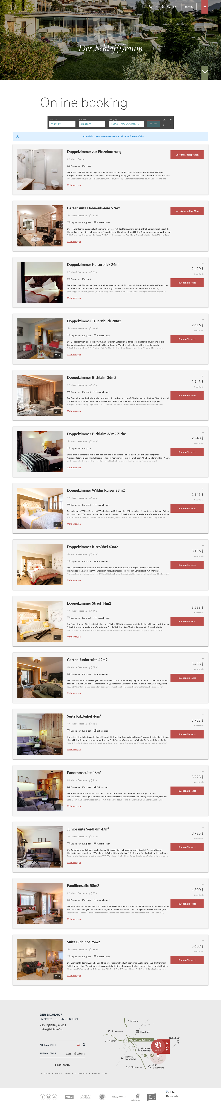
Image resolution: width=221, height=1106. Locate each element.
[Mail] (156, 7)
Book (189, 7)
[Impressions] (162, 7)
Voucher (45, 1073)
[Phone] (150, 7)
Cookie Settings (98, 1073)
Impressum (70, 1073)
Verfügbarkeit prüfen (187, 154)
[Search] (168, 7)
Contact (57, 1073)
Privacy (82, 1073)
